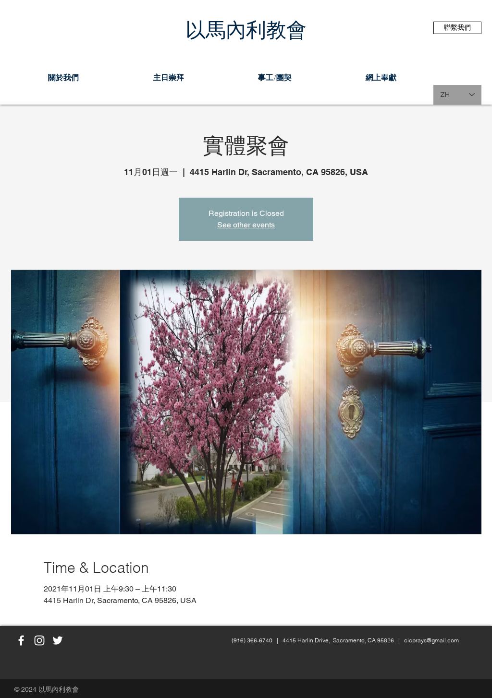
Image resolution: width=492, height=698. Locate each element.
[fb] (21, 640)
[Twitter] (57, 640)
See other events (246, 224)
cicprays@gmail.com (431, 640)
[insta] (39, 640)
